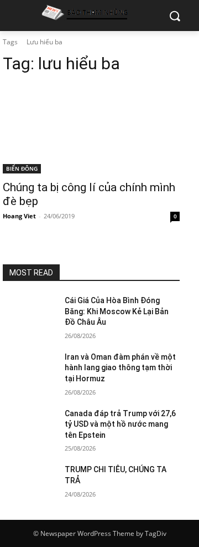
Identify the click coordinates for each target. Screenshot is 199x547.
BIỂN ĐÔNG (22, 168)
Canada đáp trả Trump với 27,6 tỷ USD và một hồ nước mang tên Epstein (120, 424)
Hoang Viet (19, 216)
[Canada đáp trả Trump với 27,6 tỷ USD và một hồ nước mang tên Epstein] (29, 427)
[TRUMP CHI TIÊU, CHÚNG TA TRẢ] (29, 483)
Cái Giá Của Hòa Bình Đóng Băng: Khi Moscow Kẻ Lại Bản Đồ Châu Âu (117, 311)
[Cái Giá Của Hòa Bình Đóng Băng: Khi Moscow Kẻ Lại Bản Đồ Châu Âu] (29, 314)
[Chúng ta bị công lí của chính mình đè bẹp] (91, 129)
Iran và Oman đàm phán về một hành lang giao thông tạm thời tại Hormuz (120, 367)
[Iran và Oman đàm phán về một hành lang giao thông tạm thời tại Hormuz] (29, 370)
